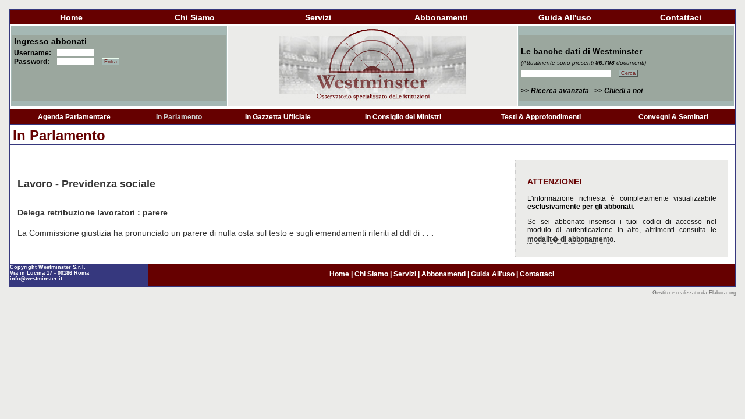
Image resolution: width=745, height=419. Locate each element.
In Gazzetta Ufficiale (278, 117)
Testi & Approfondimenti (541, 117)
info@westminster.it (36, 279)
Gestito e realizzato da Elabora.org (694, 293)
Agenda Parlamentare (74, 117)
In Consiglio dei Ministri (403, 117)
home (71, 17)
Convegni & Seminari (673, 117)
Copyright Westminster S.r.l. (48, 267)
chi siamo (195, 17)
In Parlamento (179, 117)
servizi (318, 17)
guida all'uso (564, 17)
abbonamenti (441, 17)
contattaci (680, 17)
